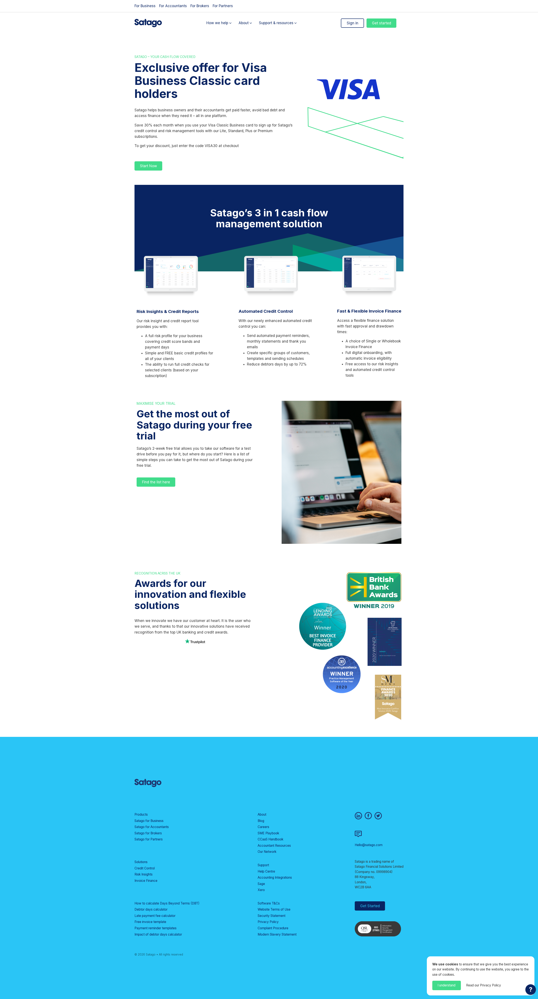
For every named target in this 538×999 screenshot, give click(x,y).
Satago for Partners (148, 839)
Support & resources (276, 23)
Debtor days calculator (150, 909)
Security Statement (271, 916)
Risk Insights (143, 874)
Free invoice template (150, 922)
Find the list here (156, 482)
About (244, 23)
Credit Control (144, 868)
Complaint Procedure (273, 928)
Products (141, 814)
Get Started (370, 906)
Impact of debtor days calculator (158, 934)
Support (263, 865)
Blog (261, 821)
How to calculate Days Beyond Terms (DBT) (166, 903)
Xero (261, 890)
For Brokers (199, 6)
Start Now (148, 166)
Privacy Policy (268, 922)
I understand (446, 985)
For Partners (223, 6)
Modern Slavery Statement (277, 934)
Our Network (267, 852)
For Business (145, 6)
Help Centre (266, 871)
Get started (381, 23)
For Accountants (173, 6)
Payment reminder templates (155, 928)
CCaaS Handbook (270, 839)
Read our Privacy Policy (483, 985)
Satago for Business (149, 821)
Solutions (141, 862)
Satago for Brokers (148, 833)
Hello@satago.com (368, 845)
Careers (263, 827)
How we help (217, 23)
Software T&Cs (269, 903)
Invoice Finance (145, 881)
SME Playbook (268, 833)
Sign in (352, 23)
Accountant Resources (274, 846)
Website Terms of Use (274, 909)
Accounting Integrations (275, 877)
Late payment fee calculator (154, 916)
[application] (530, 990)
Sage (261, 884)
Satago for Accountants (151, 827)
